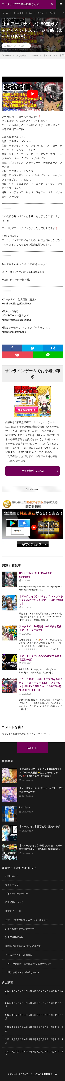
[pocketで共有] (17, 354)
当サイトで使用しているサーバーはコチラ (26, 920)
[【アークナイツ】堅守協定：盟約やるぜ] (9, 833)
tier (30, 13)
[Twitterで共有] (32, 348)
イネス (52, 13)
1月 (13, 991)
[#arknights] (9, 814)
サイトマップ (12, 885)
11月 (57, 1003)
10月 (51, 1003)
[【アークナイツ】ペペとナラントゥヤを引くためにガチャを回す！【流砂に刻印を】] (9, 602)
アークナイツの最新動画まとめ (41, 1074)
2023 (8, 1027)
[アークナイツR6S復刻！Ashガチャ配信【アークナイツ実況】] (9, 632)
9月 (47, 1003)
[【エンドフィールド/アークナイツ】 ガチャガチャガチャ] (9, 794)
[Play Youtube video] (32, 94)
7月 (38, 991)
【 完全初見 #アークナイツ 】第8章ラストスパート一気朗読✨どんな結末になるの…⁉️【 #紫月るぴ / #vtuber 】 (40, 772)
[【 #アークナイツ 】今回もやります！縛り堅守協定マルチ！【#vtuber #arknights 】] (9, 852)
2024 (8, 1015)
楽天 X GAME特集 (14, 937)
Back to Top (32, 748)
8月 (43, 991)
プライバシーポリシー (16, 894)
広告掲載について (14, 902)
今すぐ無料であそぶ (33, 471)
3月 (22, 991)
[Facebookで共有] (12, 348)
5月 (30, 991)
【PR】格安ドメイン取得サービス (22, 972)
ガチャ (24, 46)
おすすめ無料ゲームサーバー (19, 929)
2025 (8, 1003)
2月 (18, 991)
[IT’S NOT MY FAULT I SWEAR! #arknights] (9, 579)
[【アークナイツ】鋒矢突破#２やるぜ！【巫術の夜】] (9, 662)
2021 (8, 1052)
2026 (8, 991)
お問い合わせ (12, 876)
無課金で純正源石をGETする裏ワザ (23, 946)
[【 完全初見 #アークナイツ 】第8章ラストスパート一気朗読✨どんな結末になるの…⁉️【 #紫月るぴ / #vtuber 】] (9, 775)
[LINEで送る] (48, 354)
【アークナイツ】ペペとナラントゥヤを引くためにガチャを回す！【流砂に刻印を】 (41, 600)
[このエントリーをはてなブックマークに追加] (53, 348)
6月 (34, 991)
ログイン (31, 734)
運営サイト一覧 (13, 911)
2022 (8, 1039)
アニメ (40, 13)
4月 (26, 991)
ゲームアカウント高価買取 (18, 955)
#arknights (24, 807)
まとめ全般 (18, 13)
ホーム (5, 13)
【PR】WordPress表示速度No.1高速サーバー (28, 964)
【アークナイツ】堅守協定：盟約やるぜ (39, 827)
